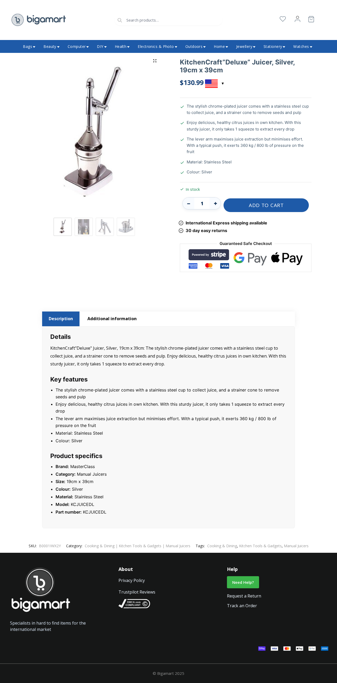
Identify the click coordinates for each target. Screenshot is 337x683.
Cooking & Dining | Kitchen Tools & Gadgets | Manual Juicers (137, 545)
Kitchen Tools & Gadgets (260, 545)
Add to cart (266, 205)
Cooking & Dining (222, 545)
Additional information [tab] (112, 319)
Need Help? (243, 582)
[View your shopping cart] (311, 20)
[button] (155, 61)
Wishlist (282, 19)
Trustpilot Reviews (136, 592)
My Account (297, 19)
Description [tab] (61, 319)
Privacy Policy (131, 580)
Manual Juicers (296, 545)
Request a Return (244, 596)
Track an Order (242, 606)
